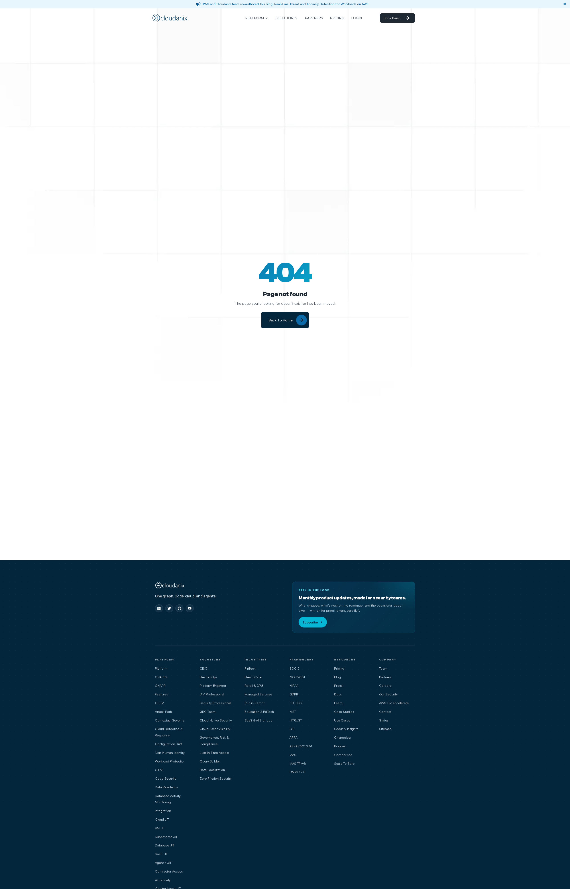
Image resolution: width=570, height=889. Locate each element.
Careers (385, 685)
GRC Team (208, 711)
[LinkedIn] (159, 608)
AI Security (163, 880)
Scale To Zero (344, 763)
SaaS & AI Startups (258, 720)
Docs (338, 694)
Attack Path (163, 711)
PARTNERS (314, 18)
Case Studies (344, 711)
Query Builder (210, 761)
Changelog (342, 737)
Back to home (281, 320)
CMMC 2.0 (297, 772)
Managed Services (258, 694)
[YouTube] (190, 608)
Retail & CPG (254, 685)
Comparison (343, 755)
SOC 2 (294, 668)
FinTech (250, 668)
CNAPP (160, 685)
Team (383, 668)
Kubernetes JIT (166, 837)
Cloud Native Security (216, 720)
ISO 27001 (297, 677)
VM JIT (160, 828)
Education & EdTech (259, 711)
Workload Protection (170, 761)
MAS (292, 755)
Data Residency (166, 787)
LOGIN (356, 18)
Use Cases (342, 720)
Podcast (340, 746)
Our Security (388, 694)
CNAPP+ (161, 677)
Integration (163, 811)
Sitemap (385, 729)
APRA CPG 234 (300, 746)
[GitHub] (179, 608)
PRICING (337, 18)
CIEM (159, 770)
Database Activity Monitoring (168, 799)
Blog (337, 677)
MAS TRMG (297, 763)
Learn (338, 703)
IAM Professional (212, 694)
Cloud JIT (162, 819)
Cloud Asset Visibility (215, 729)
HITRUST (295, 720)
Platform (161, 668)
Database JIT (164, 845)
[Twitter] (169, 608)
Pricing (339, 668)
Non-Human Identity (170, 752)
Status (384, 720)
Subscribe (310, 622)
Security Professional (215, 703)
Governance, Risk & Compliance (214, 740)
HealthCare (253, 677)
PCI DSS (295, 703)
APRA (293, 737)
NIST (292, 711)
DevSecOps (209, 677)
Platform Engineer (213, 685)
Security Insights (346, 729)
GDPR (293, 694)
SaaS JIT (161, 854)
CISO (204, 668)
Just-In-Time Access (215, 752)
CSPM (159, 703)
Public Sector (255, 703)
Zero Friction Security (216, 778)
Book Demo (392, 18)
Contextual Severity (169, 720)
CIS (292, 729)
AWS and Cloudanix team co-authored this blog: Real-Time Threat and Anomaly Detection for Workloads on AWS (285, 4)
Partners (385, 677)
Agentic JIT (163, 862)
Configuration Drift (168, 744)
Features (161, 694)
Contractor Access (169, 871)
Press (338, 685)
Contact (385, 711)
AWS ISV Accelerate (394, 703)
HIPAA (293, 685)
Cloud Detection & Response (168, 732)
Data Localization (212, 770)
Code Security (165, 778)
